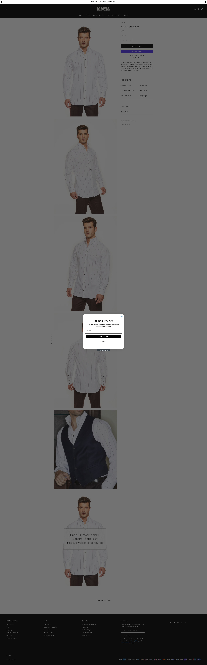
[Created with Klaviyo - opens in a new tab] (103, 350)
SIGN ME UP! (103, 336)
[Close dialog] (122, 316)
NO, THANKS (103, 341)
